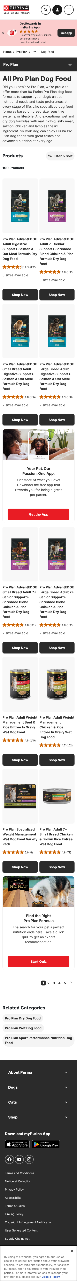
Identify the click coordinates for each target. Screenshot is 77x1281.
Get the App (38, 514)
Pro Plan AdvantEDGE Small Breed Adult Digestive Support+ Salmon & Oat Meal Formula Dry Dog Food (19, 376)
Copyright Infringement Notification (28, 1222)
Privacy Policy (14, 1189)
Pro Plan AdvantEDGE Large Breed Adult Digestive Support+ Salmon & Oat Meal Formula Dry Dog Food (56, 376)
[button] (20, 294)
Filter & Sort (63, 156)
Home (7, 51)
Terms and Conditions (19, 1173)
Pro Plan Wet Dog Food (23, 1028)
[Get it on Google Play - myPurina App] (46, 1144)
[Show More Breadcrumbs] (34, 51)
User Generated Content (21, 1230)
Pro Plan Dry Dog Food (23, 1018)
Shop (13, 1117)
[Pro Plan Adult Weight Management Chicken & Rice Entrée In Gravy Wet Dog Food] (57, 684)
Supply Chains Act (17, 1238)
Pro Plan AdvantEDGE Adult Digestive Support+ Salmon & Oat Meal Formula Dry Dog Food (19, 249)
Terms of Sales (15, 1206)
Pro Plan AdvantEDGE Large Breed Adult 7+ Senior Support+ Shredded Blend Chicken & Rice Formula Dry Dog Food (56, 602)
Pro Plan (22, 51)
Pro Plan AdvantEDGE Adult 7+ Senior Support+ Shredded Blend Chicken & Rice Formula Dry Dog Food (56, 251)
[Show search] (46, 10)
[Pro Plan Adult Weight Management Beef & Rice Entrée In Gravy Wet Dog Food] (20, 684)
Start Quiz (39, 961)
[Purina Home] (22, 9)
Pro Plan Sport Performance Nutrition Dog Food (38, 1040)
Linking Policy (14, 1214)
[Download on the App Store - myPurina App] (17, 1144)
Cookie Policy (51, 1276)
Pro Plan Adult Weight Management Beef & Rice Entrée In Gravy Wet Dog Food (19, 724)
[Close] (3, 32)
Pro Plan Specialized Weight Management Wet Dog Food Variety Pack (19, 836)
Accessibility (13, 1197)
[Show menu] (69, 10)
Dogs (13, 1087)
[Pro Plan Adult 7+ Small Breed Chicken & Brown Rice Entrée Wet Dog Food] (57, 796)
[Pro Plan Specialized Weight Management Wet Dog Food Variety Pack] (20, 796)
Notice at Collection (18, 1181)
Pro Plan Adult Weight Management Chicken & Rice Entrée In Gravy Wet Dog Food (56, 727)
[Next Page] (71, 982)
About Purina (20, 1072)
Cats (12, 1102)
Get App (66, 33)
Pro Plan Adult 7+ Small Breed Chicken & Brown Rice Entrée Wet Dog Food (56, 836)
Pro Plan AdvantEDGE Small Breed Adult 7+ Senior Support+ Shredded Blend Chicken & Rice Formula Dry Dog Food (19, 602)
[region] (38, 1263)
